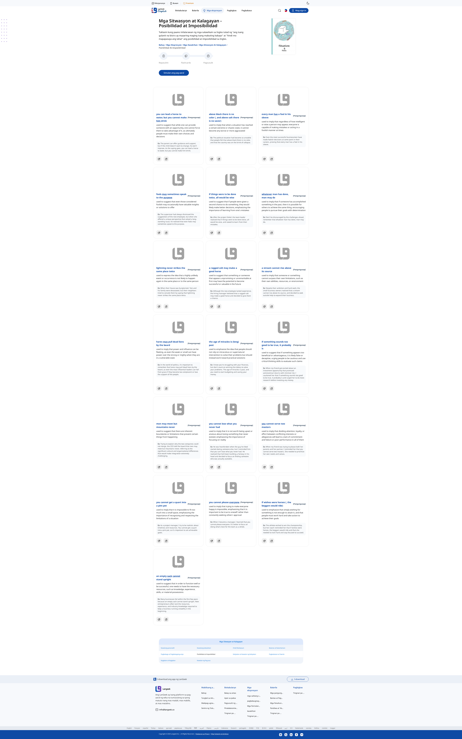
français (137, 728)
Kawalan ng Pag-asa (203, 660)
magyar (332, 728)
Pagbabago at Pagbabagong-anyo (172, 654)
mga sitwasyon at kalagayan (212, 45)
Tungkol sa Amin (208, 698)
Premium (190, 3)
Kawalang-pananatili (167, 648)
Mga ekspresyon (174, 45)
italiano (160, 728)
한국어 (264, 728)
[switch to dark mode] (308, 3)
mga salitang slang (254, 696)
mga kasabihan (190, 45)
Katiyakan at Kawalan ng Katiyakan (244, 654)
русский (169, 728)
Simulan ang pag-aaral (174, 72)
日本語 (251, 728)
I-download (299, 679)
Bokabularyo (230, 687)
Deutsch (233, 728)
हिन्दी (195, 728)
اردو (286, 728)
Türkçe (153, 728)
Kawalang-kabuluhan (204, 648)
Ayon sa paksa (230, 698)
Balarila (273, 687)
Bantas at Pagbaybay (277, 698)
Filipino (209, 728)
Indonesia (224, 728)
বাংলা (291, 728)
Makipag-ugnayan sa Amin (208, 703)
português (242, 728)
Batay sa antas (230, 693)
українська (178, 728)
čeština (316, 728)
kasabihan (251, 711)
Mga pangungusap (277, 693)
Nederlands (299, 728)
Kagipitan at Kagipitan (168, 660)
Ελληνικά (279, 728)
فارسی (216, 728)
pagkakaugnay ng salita (254, 701)
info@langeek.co (166, 709)
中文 (257, 728)
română (324, 728)
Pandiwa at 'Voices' (277, 708)
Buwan (175, 3)
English (129, 728)
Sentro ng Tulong (208, 708)
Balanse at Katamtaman (277, 648)
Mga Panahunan (277, 703)
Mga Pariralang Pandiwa (254, 706)
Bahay (162, 45)
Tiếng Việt (188, 728)
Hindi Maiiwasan (238, 648)
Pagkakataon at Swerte (276, 654)
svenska (308, 728)
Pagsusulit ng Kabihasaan (231, 703)
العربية (202, 728)
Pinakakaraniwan (231, 708)
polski (271, 728)
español (145, 728)
